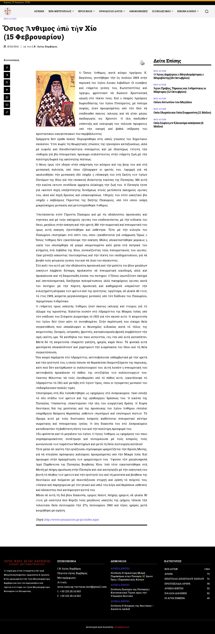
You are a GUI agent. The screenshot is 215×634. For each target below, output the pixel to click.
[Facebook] (7, 68)
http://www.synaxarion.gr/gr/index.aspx (71, 519)
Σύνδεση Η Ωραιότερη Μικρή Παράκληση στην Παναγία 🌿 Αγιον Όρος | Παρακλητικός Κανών (132, 576)
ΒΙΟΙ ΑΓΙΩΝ (10, 19)
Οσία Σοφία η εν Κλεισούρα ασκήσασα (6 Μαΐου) (178, 124)
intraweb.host (121, 626)
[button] (206, 11)
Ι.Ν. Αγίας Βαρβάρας (44, 46)
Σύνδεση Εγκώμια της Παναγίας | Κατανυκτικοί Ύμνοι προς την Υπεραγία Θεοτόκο (130, 592)
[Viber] (7, 82)
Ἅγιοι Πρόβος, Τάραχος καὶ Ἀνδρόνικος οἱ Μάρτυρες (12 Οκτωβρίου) (179, 90)
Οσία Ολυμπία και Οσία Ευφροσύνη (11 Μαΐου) (182, 112)
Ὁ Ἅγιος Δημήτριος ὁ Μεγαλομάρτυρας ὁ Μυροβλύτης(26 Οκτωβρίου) (178, 76)
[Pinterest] (7, 90)
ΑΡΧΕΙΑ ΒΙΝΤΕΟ (120, 568)
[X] (7, 75)
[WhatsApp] (7, 97)
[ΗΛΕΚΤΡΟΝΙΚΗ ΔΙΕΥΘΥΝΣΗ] (7, 105)
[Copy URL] (7, 112)
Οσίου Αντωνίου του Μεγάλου (172, 102)
